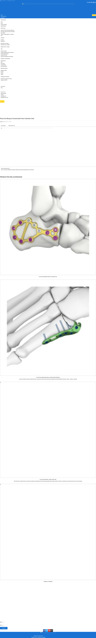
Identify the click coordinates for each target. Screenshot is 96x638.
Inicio (1, 606)
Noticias (1, 613)
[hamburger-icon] (94, 15)
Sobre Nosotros (3, 16)
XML (36, 637)
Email (1, 625)
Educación (1, 615)
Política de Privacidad (41, 637)
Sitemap (32, 637)
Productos (2, 17)
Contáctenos (2, 611)
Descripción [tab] (3, 125)
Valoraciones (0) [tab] (11, 125)
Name (1, 622)
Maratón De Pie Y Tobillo (7, 121)
